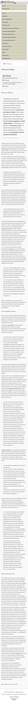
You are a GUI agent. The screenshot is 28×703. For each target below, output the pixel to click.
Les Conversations (6, 58)
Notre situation (5, 8)
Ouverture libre (6, 25)
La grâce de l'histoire (6, 46)
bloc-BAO (18, 653)
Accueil (4, 5)
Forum (3, 52)
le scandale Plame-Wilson (13, 388)
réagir (13, 84)
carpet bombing (5, 167)
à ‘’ (11, 325)
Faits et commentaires (7, 19)
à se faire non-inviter (6, 228)
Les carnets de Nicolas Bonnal (8, 31)
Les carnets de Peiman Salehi (8, 40)
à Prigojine (10, 249)
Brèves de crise (5, 55)
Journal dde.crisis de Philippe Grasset (10, 28)
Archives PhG (5, 49)
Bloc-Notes (4, 16)
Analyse (4, 13)
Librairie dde (5, 43)
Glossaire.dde (5, 22)
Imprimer (6, 86)
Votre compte (8, 63)
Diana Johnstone (5, 148)
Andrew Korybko (6, 450)
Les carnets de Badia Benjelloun (9, 37)
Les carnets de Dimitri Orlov (8, 34)
